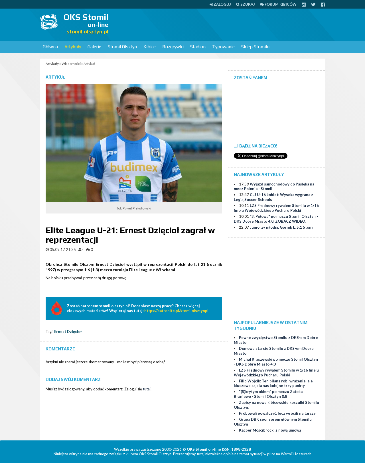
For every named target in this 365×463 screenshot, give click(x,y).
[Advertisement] (221, 24)
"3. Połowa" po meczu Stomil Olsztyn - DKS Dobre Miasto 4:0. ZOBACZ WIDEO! (276, 218)
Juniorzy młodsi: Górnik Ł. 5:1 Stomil (282, 227)
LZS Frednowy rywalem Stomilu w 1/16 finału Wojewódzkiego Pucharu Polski (276, 208)
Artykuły (72, 46)
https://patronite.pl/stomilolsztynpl (176, 310)
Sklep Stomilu (255, 46)
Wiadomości (71, 63)
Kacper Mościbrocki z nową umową (270, 430)
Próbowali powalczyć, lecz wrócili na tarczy (277, 413)
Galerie (94, 46)
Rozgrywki (173, 46)
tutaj (147, 389)
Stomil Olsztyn (122, 46)
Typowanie (223, 46)
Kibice (149, 46)
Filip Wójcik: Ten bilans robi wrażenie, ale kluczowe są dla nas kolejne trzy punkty (273, 383)
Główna (50, 46)
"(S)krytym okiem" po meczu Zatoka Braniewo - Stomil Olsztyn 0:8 (268, 394)
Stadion (198, 46)
